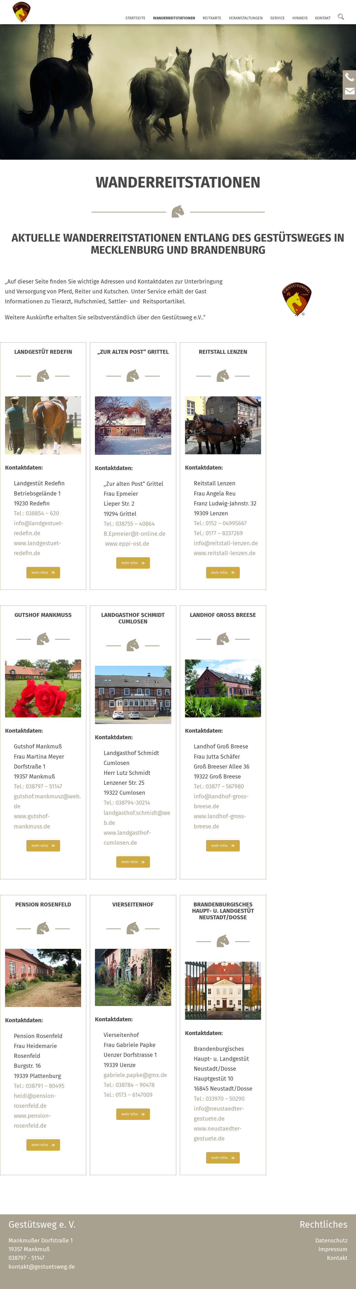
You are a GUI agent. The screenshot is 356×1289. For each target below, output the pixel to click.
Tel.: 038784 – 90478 (129, 1085)
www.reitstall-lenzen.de (224, 553)
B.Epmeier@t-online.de (134, 533)
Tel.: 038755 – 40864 (129, 523)
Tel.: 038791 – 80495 (39, 1086)
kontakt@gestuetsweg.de (41, 1266)
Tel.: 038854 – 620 (36, 513)
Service (277, 18)
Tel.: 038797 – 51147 (38, 786)
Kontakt (323, 18)
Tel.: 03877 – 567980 (219, 786)
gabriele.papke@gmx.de (135, 1075)
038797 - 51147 (26, 1258)
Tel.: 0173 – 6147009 (128, 1095)
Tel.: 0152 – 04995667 (220, 523)
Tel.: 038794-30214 (127, 802)
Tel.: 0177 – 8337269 (218, 533)
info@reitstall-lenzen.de (226, 543)
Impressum (333, 1249)
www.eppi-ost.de (126, 543)
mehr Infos (39, 573)
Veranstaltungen (246, 18)
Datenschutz (331, 1240)
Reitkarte (212, 18)
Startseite (135, 18)
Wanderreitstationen (174, 18)
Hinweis (300, 18)
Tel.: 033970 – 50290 (219, 1098)
